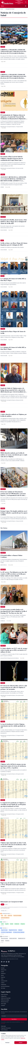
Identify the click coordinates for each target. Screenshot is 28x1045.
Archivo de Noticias (5, 986)
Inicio (2, 9)
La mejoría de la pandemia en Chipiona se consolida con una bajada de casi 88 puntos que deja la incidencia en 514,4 (13, 804)
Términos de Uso (4, 1001)
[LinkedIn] (8, 961)
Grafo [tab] (6, 904)
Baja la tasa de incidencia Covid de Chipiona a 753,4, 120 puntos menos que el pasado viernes (14, 884)
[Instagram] (6, 961)
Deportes (3, 977)
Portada (2, 968)
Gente (2, 975)
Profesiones (3, 984)
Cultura (2, 982)
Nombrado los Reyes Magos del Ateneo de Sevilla (13, 332)
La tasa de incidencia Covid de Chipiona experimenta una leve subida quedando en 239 (13, 726)
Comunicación (4, 980)
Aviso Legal (3, 1003)
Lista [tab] (2, 904)
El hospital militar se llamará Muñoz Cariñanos (11, 556)
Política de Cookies (5, 1000)
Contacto (3, 1005)
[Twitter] (4, 961)
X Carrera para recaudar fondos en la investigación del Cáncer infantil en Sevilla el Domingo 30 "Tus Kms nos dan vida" (14, 611)
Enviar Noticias (4, 1029)
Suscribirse (14, 1019)
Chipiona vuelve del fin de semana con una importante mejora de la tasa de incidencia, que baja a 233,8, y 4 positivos (13, 766)
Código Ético (3, 996)
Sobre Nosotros (4, 994)
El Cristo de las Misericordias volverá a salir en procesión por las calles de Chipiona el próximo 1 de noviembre (14, 687)
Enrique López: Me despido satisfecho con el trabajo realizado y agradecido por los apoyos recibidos (14, 513)
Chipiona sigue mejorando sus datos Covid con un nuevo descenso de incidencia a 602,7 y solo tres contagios (14, 844)
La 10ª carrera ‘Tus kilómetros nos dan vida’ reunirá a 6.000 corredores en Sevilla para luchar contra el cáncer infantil (14, 574)
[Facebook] (1, 961)
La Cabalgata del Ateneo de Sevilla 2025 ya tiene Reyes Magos (13, 279)
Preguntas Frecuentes (6, 1028)
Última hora (3, 969)
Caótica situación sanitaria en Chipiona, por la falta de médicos (14, 415)
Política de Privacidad (5, 998)
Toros (2, 979)
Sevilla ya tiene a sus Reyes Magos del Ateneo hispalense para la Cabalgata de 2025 (14, 244)
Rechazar (7, 1042)
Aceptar (20, 1042)
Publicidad (3, 1026)
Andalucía (3, 973)
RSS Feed (3, 988)
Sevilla (2, 971)
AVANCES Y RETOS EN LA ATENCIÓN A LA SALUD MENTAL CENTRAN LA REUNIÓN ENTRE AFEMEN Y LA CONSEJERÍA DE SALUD (13, 180)
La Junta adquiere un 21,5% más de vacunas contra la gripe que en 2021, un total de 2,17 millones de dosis (14, 650)
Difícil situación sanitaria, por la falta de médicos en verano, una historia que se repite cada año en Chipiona (14, 455)
